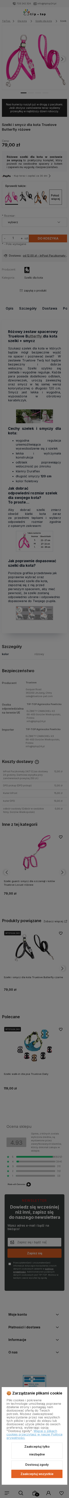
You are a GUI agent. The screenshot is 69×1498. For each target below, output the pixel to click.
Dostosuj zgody (37, 1464)
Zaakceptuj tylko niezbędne (37, 1450)
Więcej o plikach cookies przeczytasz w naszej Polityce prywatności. (34, 1434)
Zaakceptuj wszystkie (37, 1474)
